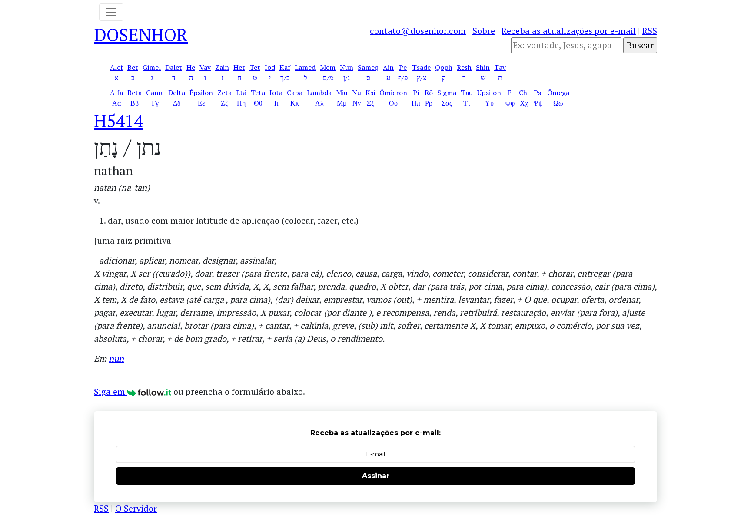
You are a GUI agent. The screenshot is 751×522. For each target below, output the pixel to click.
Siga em (110, 391)
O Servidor (136, 508)
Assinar (375, 476)
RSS (649, 30)
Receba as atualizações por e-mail (569, 30)
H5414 (118, 120)
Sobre (483, 30)
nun (116, 358)
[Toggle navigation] (111, 12)
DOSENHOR (141, 34)
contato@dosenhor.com (418, 30)
